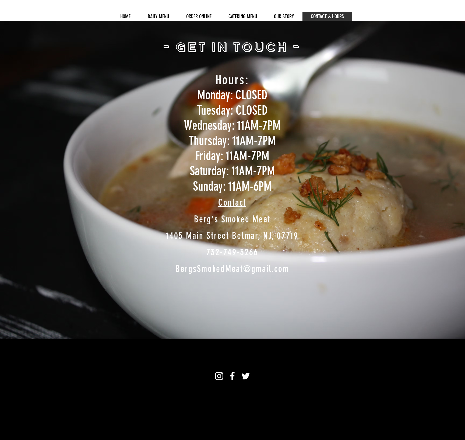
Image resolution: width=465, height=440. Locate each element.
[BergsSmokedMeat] (219, 376)
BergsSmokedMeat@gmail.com (232, 268)
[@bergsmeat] (245, 376)
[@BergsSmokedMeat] (232, 376)
